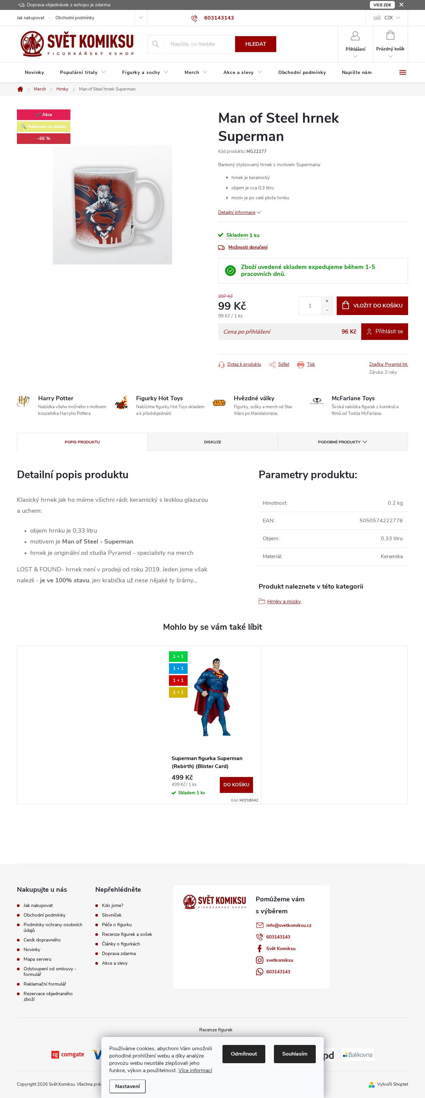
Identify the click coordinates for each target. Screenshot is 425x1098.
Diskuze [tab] (212, 442)
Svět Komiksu (281, 948)
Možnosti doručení (248, 247)
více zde (382, 5)
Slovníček (112, 915)
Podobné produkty (339, 442)
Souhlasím (294, 1054)
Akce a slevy (115, 963)
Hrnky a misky (284, 601)
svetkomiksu (279, 960)
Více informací (195, 1070)
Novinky (32, 949)
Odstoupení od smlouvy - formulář (50, 972)
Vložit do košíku (378, 305)
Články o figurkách (121, 944)
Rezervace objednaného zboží (48, 996)
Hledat (255, 44)
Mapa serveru (37, 959)
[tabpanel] (212, 725)
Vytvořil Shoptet (392, 1084)
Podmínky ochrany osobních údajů (53, 928)
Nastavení (127, 1086)
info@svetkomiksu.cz (288, 925)
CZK (388, 18)
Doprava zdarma (119, 953)
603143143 (278, 937)
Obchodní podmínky (74, 18)
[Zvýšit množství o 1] (326, 301)
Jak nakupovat (30, 18)
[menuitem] (34, 72)
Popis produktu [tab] (82, 442)
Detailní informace (236, 212)
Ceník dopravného (42, 940)
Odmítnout (244, 1054)
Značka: (388, 364)
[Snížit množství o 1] (326, 310)
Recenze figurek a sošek (127, 934)
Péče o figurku (117, 925)
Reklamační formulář (45, 984)
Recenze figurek (215, 1030)
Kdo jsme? (112, 905)
